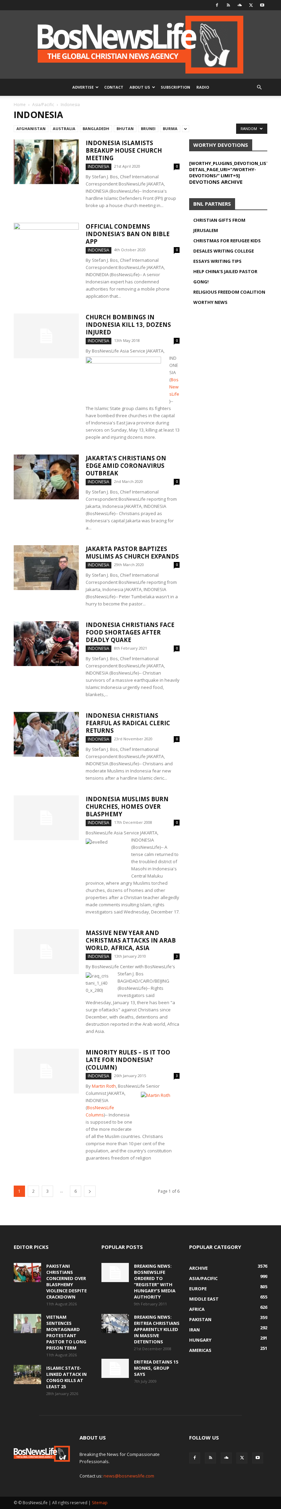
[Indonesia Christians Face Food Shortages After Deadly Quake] (46, 643)
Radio (202, 87)
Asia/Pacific (43, 104)
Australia (64, 128)
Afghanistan (31, 128)
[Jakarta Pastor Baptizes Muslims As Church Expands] (46, 567)
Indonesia (98, 166)
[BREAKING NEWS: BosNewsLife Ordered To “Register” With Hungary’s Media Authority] (115, 1272)
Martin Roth (104, 1086)
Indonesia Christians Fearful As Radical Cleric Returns (128, 723)
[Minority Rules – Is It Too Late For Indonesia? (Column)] (46, 1071)
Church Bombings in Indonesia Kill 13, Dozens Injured (128, 324)
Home (20, 104)
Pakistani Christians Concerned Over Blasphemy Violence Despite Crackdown (66, 1281)
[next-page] (90, 1191)
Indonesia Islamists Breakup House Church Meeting (124, 150)
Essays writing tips (217, 261)
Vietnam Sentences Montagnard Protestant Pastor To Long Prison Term (66, 1332)
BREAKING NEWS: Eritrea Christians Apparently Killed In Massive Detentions (157, 1329)
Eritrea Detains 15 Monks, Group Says (156, 1368)
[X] (251, 5)
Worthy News (210, 302)
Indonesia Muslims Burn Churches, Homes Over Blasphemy (127, 806)
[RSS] (228, 5)
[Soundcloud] (239, 5)
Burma (170, 128)
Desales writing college (223, 251)
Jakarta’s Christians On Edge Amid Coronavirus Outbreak (126, 465)
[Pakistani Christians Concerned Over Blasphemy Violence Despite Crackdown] (27, 1272)
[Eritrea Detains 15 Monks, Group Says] (115, 1368)
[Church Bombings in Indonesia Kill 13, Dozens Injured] (46, 336)
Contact (113, 87)
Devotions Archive (216, 181)
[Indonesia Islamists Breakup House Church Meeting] (46, 161)
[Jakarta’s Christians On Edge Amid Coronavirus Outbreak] (46, 477)
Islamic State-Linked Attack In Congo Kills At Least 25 (66, 1377)
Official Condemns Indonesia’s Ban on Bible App (128, 233)
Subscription (175, 87)
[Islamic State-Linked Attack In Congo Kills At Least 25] (27, 1374)
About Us (140, 87)
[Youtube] (262, 5)
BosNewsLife (174, 386)
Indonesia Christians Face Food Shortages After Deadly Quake (130, 632)
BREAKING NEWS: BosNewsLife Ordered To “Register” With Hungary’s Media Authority (154, 1281)
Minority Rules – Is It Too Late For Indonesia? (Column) (128, 1059)
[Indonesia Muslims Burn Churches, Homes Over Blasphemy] (46, 817)
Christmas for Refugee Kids (227, 241)
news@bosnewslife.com (128, 1476)
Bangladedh (96, 128)
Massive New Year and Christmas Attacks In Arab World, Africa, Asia (131, 940)
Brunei (148, 128)
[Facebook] (217, 5)
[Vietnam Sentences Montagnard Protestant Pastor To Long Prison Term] (27, 1323)
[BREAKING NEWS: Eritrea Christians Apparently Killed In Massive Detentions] (115, 1323)
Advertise (83, 87)
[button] (259, 87)
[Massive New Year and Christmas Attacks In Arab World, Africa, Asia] (46, 951)
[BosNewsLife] (140, 44)
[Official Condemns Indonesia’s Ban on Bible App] (46, 245)
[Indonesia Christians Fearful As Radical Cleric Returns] (46, 734)
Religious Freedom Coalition (229, 292)
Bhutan (125, 128)
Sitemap (100, 1503)
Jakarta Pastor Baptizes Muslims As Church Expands (132, 552)
